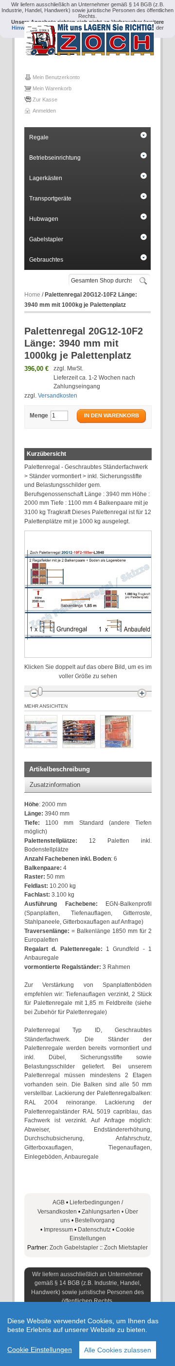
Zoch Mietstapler (126, 1247)
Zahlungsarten (103, 1211)
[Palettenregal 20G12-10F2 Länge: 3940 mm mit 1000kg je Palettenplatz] (40, 731)
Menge (39, 415)
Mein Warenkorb (52, 88)
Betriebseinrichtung (55, 157)
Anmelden (44, 111)
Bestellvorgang (95, 1220)
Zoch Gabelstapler (74, 1247)
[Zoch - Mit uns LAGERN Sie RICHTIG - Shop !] (87, 39)
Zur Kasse (45, 99)
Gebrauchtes (46, 259)
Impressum (58, 1229)
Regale (39, 137)
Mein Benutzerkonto (56, 77)
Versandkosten (57, 395)
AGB (58, 1202)
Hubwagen (43, 219)
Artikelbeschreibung (59, 769)
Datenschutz (94, 1229)
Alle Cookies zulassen (117, 1350)
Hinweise (23, 28)
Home (32, 294)
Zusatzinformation (55, 784)
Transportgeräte (50, 198)
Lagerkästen (45, 178)
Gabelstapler (46, 239)
